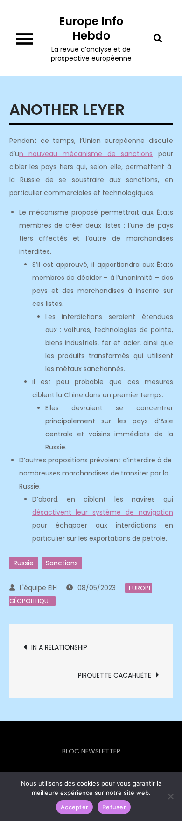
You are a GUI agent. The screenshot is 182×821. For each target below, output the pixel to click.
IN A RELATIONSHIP (59, 647)
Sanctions (62, 563)
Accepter (74, 807)
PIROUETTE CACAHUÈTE (114, 675)
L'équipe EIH (38, 587)
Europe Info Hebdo (91, 28)
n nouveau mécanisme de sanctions (86, 153)
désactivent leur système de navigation (102, 512)
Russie (24, 563)
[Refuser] (170, 796)
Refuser (114, 807)
